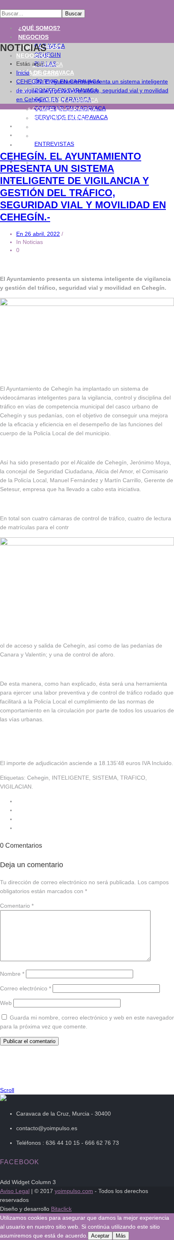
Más (121, 1236)
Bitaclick (61, 1209)
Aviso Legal (15, 1191)
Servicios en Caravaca (69, 136)
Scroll (7, 1090)
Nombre (12, 974)
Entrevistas (54, 144)
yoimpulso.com (74, 1191)
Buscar (73, 14)
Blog (25, 144)
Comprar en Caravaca (68, 127)
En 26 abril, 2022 (38, 234)
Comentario (17, 905)
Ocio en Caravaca (60, 118)
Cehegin (45, 73)
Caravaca (47, 64)
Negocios (33, 37)
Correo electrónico (25, 988)
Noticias (31, 135)
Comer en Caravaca (64, 109)
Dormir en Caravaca (65, 100)
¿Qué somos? (39, 28)
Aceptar (100, 1236)
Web (6, 1003)
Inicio (23, 72)
